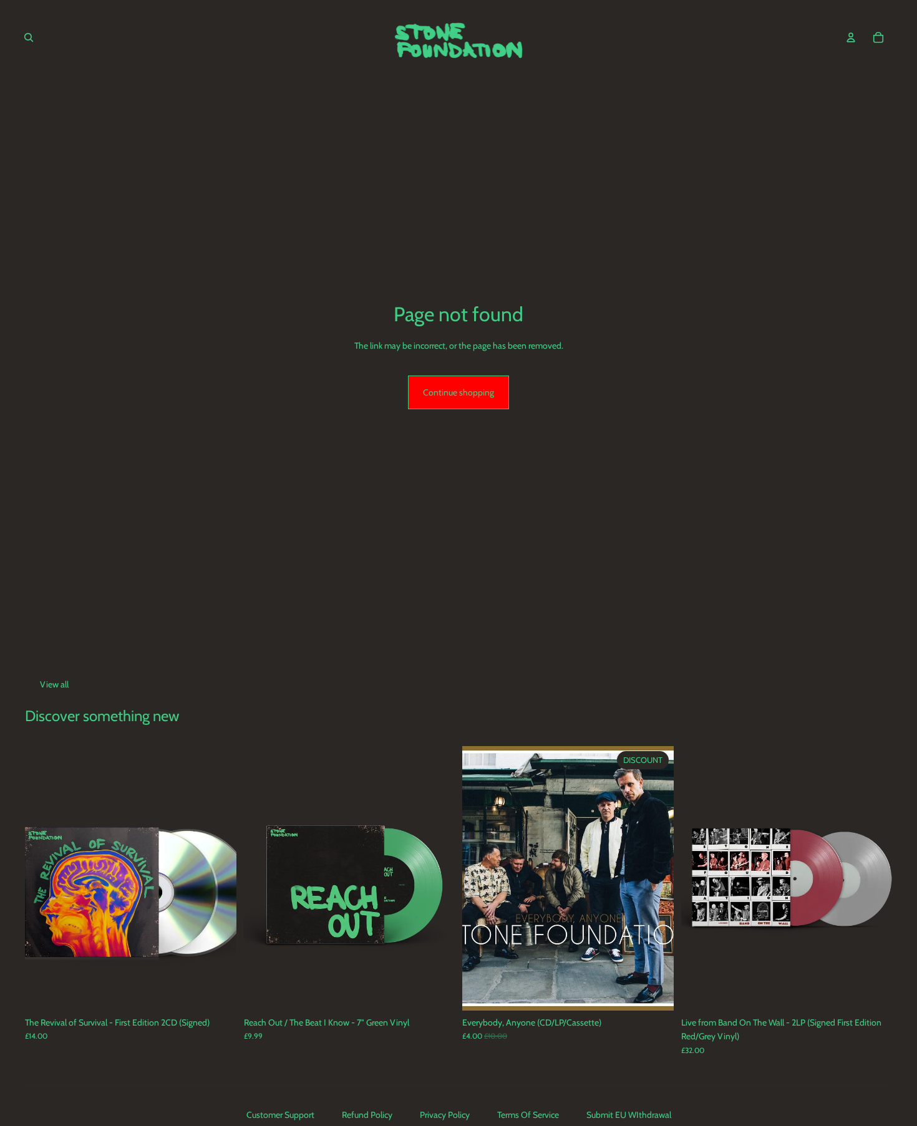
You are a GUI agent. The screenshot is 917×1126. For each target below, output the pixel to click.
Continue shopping (458, 392)
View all (54, 684)
